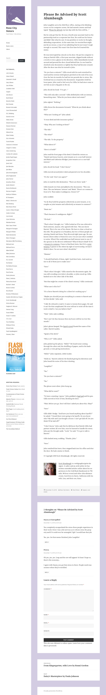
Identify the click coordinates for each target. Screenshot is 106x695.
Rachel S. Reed (10, 284)
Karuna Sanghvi (11, 191)
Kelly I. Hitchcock (11, 200)
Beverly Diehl (10, 101)
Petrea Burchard (11, 281)
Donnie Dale (10, 129)
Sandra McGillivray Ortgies (14, 297)
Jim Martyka (10, 166)
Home (8, 43)
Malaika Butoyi (10, 222)
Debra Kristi (9, 120)
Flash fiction (76, 490)
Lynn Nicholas (10, 219)
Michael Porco (10, 247)
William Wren (10, 325)
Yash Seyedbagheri (11, 331)
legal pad (80, 396)
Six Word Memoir (11, 419)
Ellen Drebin (10, 135)
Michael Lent (10, 244)
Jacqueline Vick (10, 160)
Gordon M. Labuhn (11, 154)
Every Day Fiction (11, 386)
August (8, 92)
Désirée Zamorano (11, 123)
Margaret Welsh (11, 232)
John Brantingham (11, 173)
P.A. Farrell (9, 260)
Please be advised (55, 30)
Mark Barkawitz (11, 235)
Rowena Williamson (12, 294)
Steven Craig (10, 309)
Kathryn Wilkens (11, 194)
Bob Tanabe (9, 104)
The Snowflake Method (13, 429)
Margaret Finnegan (12, 228)
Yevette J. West (10, 334)
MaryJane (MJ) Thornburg (14, 241)
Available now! (10, 373)
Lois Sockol (9, 216)
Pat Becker (9, 263)
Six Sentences (10, 414)
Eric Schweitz (10, 138)
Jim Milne (9, 169)
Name (46, 615)
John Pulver (9, 179)
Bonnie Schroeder (11, 107)
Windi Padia (10, 328)
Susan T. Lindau (11, 316)
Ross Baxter (9, 291)
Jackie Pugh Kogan (11, 157)
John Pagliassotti (11, 176)
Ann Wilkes (9, 85)
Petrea (46, 550)
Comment (48, 589)
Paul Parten (9, 272)
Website (46, 631)
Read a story (9, 46)
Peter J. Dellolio (10, 278)
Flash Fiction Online (12, 389)
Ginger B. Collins (11, 148)
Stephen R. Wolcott (11, 306)
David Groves (10, 116)
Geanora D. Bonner (12, 145)
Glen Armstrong (11, 151)
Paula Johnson (10, 275)
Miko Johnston (10, 253)
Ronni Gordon (10, 288)
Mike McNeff (10, 250)
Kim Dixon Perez (11, 207)
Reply (47, 542)
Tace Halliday (10, 322)
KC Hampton (10, 197)
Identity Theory (10, 399)
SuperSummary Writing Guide (15, 422)
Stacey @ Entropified (52, 520)
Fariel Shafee (10, 141)
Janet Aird (9, 163)
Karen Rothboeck (11, 188)
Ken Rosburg (10, 204)
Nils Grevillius (10, 257)
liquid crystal (68, 326)
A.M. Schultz (10, 73)
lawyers (85, 490)
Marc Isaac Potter (11, 225)
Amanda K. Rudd (11, 79)
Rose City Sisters (11, 29)
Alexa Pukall (10, 76)
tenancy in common (52, 244)
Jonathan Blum (10, 182)
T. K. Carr (9, 319)
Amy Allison (9, 82)
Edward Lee (9, 132)
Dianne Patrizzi (10, 126)
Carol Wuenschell (11, 110)
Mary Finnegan (10, 238)
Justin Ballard (10, 185)
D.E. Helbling (10, 113)
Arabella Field (10, 88)
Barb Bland (9, 98)
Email (46, 623)
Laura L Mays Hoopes (12, 210)
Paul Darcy (9, 269)
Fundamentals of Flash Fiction (15, 394)
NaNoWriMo (10, 404)
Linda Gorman (10, 213)
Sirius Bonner (10, 303)
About (8, 49)
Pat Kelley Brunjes (11, 266)
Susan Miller (10, 312)
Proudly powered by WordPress (53, 691)
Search (8, 58)
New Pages (9, 409)
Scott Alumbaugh (11, 300)
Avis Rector (9, 95)
